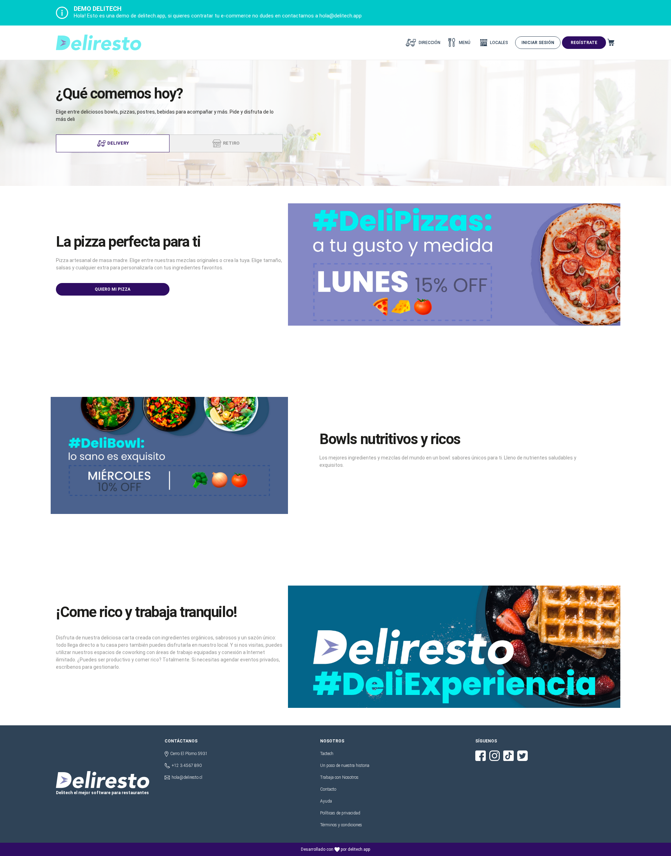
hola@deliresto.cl (187, 777)
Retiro (231, 143)
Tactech (326, 753)
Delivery (118, 143)
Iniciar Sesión (537, 42)
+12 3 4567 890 (187, 765)
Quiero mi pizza (112, 289)
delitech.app (359, 849)
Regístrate (584, 42)
